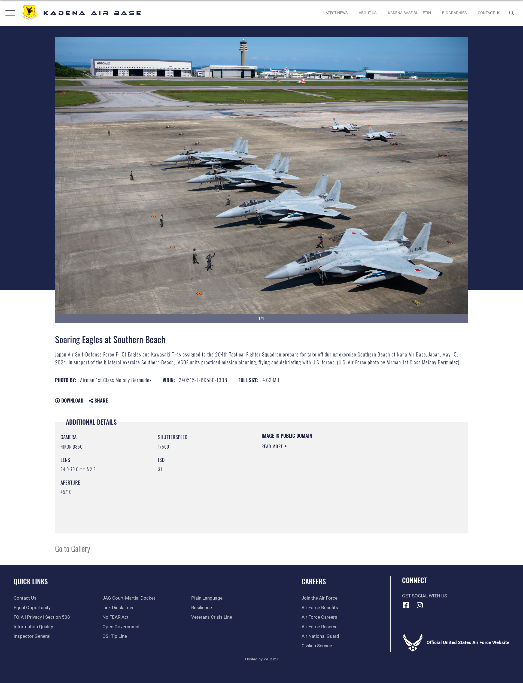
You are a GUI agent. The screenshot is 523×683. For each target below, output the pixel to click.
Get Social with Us (424, 596)
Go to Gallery (72, 548)
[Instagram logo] (420, 605)
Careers (314, 581)
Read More (273, 446)
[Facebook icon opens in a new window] (406, 605)
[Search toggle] (512, 13)
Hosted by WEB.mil (261, 659)
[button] (9, 13)
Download (71, 400)
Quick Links (31, 581)
